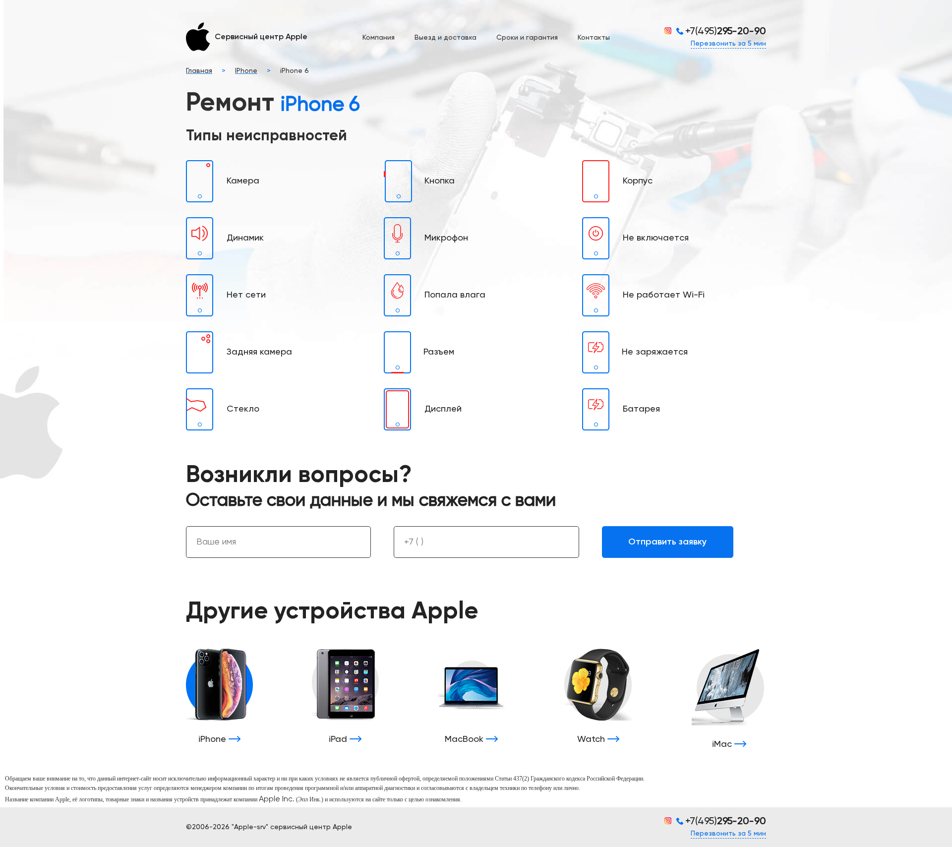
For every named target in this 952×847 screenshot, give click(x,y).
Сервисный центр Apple (261, 37)
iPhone (213, 739)
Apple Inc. (277, 799)
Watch (592, 739)
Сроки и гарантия (527, 37)
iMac (723, 744)
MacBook (465, 739)
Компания (378, 37)
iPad (339, 739)
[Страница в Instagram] (670, 30)
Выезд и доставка (445, 37)
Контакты (594, 37)
